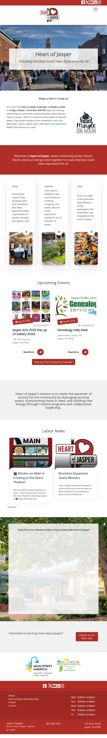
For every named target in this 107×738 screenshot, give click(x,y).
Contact (12, 705)
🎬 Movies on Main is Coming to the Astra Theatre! (28, 477)
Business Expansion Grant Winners (73, 475)
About (11, 695)
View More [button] (12, 507)
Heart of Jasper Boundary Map (23, 699)
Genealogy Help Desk (72, 330)
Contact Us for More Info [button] (87, 637)
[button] (96, 9)
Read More (29, 352)
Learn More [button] (26, 231)
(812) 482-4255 (53, 723)
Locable (12, 729)
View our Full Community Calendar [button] (53, 362)
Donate (12, 702)
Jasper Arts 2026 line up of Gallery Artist (30, 332)
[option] (31, 323)
